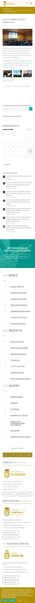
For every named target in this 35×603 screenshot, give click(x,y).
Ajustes (20, 600)
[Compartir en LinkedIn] (28, 455)
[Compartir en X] (14, 455)
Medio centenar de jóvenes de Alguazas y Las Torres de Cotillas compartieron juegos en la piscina (18, 201)
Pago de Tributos (17, 287)
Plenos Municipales (18, 324)
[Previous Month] (27, 129)
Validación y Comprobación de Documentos (17, 423)
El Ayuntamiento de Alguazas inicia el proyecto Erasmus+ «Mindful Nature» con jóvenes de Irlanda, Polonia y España (18, 219)
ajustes (14, 597)
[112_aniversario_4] (27, 73)
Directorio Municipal (19, 305)
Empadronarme (16, 397)
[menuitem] (26, 3)
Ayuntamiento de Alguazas (22, 86)
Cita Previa (14, 409)
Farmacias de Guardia (19, 348)
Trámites (14, 403)
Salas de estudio (17, 342)
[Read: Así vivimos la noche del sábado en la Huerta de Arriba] (4, 176)
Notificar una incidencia (20, 379)
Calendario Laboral (18, 293)
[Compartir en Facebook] (6, 455)
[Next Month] (31, 129)
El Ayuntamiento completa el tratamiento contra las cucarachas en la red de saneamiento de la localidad (18, 227)
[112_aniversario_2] (8, 73)
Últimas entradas (7, 9)
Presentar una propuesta (20, 437)
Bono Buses (14, 431)
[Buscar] (26, 3)
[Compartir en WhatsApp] (21, 455)
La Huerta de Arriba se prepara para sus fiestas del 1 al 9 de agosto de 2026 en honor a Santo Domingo (18, 193)
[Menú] (30, 3)
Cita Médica (15, 360)
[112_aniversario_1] (17, 37)
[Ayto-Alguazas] (14, 3)
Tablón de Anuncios (18, 354)
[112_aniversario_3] (17, 73)
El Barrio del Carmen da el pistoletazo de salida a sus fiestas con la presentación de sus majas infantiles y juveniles (19, 184)
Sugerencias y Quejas (18, 415)
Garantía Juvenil (17, 373)
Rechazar (13, 600)
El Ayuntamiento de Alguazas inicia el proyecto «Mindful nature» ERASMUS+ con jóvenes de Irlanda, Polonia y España (18, 210)
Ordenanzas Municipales (20, 311)
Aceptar (5, 600)
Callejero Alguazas (18, 299)
